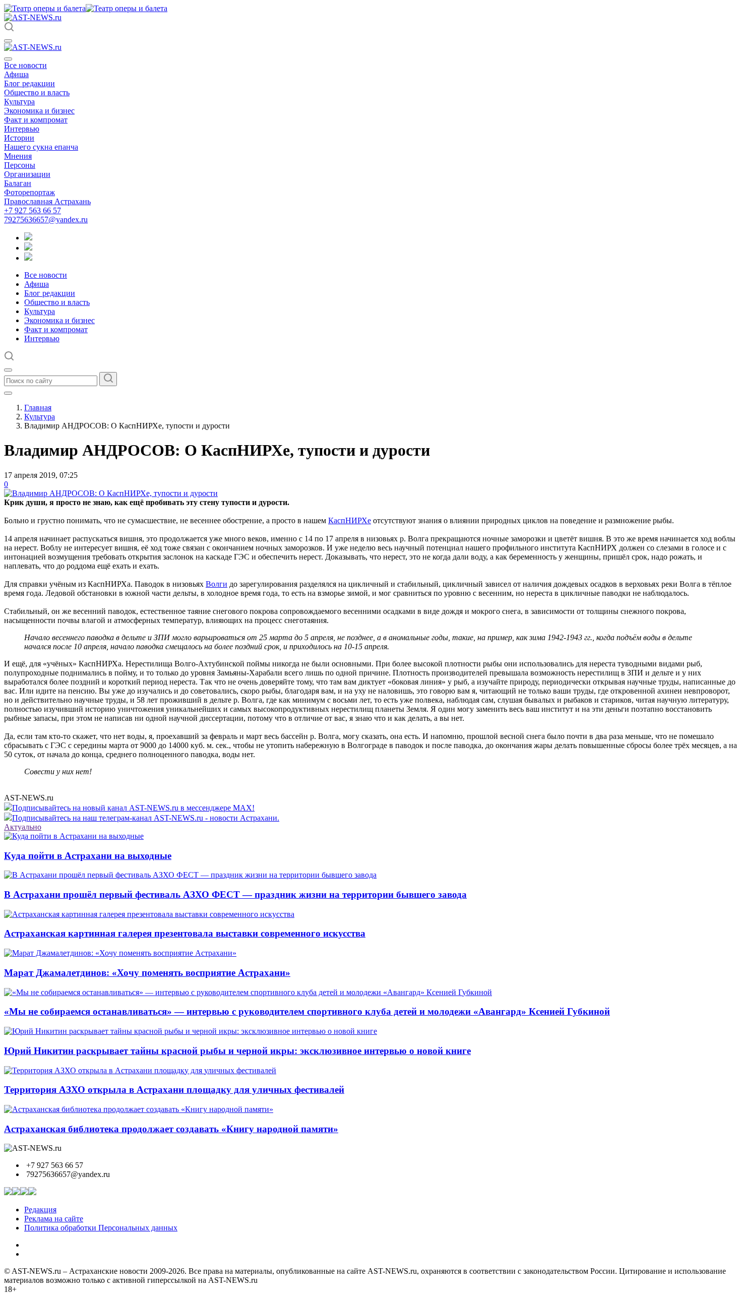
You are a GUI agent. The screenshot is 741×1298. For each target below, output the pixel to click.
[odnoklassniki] (28, 247)
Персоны (19, 165)
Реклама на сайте (53, 1218)
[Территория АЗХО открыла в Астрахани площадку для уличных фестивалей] (140, 1070)
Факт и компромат (36, 119)
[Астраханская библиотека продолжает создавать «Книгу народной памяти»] (138, 1109)
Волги (216, 584)
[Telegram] (28, 237)
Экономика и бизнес (39, 110)
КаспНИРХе (349, 520)
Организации (27, 174)
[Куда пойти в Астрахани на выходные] (74, 836)
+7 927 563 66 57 (32, 210)
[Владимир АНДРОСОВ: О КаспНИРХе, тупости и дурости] (111, 493)
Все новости (25, 65)
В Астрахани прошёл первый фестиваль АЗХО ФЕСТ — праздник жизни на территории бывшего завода (235, 894)
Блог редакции (29, 83)
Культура (19, 101)
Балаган (17, 183)
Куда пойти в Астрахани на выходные (87, 855)
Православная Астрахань (47, 201)
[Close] (8, 58)
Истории (19, 138)
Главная (37, 407)
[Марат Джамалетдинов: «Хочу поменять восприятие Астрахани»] (120, 953)
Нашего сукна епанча (41, 147)
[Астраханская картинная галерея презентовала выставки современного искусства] (149, 914)
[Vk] (28, 258)
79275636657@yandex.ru (46, 219)
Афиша (16, 74)
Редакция (40, 1209)
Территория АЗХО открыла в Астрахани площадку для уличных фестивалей (174, 1089)
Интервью (21, 129)
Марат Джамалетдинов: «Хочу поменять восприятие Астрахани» (147, 972)
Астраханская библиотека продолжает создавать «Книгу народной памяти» (171, 1129)
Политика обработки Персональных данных (100, 1227)
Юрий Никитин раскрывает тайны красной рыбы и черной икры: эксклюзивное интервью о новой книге (237, 1050)
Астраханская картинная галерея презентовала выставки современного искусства (184, 933)
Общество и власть (37, 92)
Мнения (18, 156)
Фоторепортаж (29, 192)
